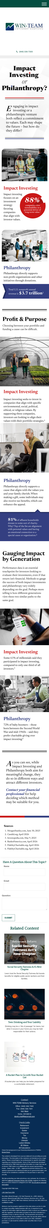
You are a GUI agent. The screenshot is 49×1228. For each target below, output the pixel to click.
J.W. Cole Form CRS (8, 1192)
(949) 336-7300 (26, 51)
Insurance (25, 1133)
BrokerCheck (6, 1152)
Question (6, 895)
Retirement (24, 1125)
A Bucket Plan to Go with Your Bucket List (24, 1076)
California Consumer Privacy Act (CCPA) (20, 1180)
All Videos (24, 1145)
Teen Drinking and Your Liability (24, 1022)
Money (24, 1138)
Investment (24, 1128)
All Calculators (24, 1147)
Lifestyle (24, 1140)
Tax (24, 1135)
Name (6, 866)
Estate (24, 1130)
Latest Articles (24, 1143)
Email (6, 881)
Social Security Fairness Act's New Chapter (24, 968)
